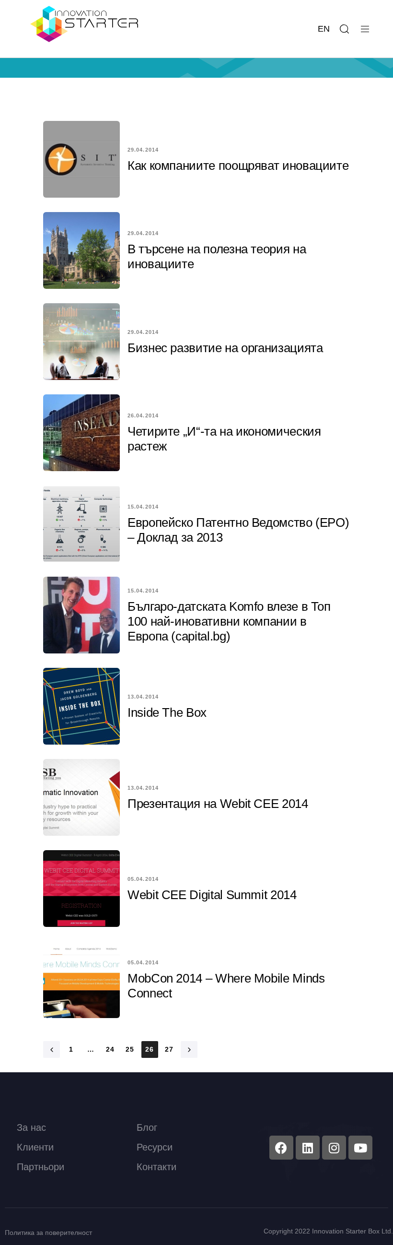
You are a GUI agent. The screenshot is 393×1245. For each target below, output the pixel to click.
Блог (147, 1127)
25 (130, 1049)
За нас (31, 1127)
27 (169, 1049)
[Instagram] (334, 1148)
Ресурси (155, 1147)
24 (110, 1049)
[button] (344, 29)
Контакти (156, 1167)
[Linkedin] (308, 1148)
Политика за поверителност (48, 1232)
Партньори (40, 1167)
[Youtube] (360, 1148)
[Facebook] (281, 1148)
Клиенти (35, 1147)
